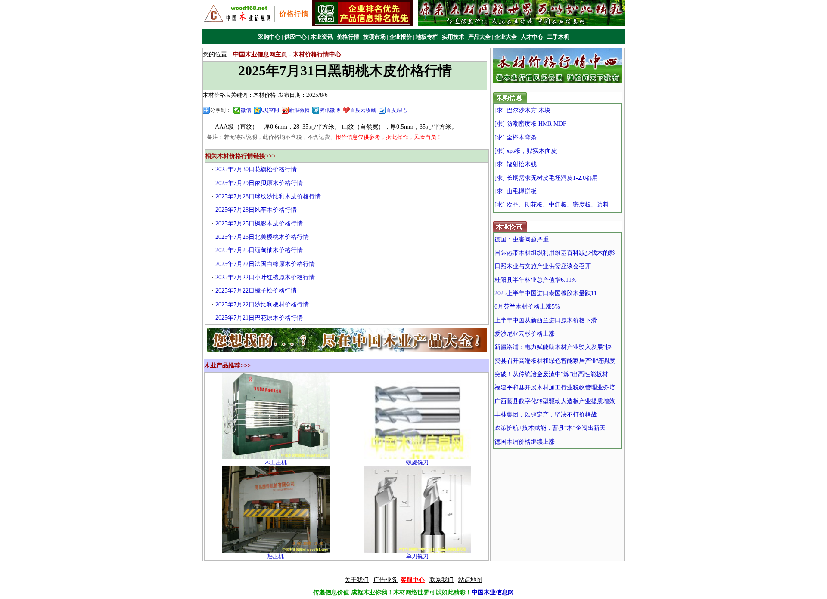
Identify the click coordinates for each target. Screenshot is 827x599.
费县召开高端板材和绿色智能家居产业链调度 (554, 361)
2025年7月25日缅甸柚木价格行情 (259, 250)
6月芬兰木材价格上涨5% (527, 306)
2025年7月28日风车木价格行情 (256, 210)
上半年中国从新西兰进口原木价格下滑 (545, 320)
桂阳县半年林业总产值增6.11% (535, 280)
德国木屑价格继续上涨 (524, 441)
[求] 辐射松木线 (515, 164)
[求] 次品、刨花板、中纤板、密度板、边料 (551, 204)
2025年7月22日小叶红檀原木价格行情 (265, 277)
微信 (246, 110)
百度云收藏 (363, 110)
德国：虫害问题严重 (521, 239)
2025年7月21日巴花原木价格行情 (259, 318)
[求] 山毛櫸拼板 (515, 191)
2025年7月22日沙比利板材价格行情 (262, 304)
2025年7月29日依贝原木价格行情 (259, 183)
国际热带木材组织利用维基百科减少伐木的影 (554, 253)
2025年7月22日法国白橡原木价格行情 (265, 264)
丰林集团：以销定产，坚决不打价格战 (545, 414)
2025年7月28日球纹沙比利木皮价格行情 (268, 196)
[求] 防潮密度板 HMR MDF (530, 123)
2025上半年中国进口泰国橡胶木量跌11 (545, 293)
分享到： (220, 110)
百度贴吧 (396, 110)
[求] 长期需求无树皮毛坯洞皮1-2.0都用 (546, 178)
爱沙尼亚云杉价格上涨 (524, 333)
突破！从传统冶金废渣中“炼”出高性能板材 (551, 374)
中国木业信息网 (493, 592)
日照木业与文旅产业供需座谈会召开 (542, 266)
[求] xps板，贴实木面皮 (525, 151)
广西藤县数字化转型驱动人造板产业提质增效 (554, 401)
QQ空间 (270, 110)
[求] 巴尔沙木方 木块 (522, 110)
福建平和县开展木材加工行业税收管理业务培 (554, 387)
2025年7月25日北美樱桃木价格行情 (262, 237)
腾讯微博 (330, 110)
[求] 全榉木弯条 (515, 137)
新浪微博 (299, 110)
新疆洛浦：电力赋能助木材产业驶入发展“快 (553, 347)
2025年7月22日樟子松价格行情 (256, 290)
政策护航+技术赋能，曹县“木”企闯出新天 (550, 428)
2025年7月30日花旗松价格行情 (256, 169)
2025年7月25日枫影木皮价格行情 (259, 223)
